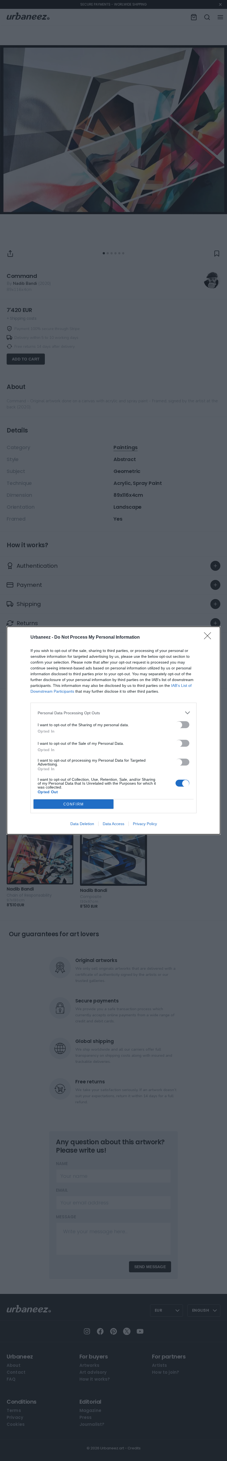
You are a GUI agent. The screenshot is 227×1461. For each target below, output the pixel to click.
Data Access (113, 824)
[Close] (209, 637)
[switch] (182, 724)
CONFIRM (73, 804)
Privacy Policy (145, 824)
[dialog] (113, 730)
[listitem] (113, 713)
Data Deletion (82, 824)
